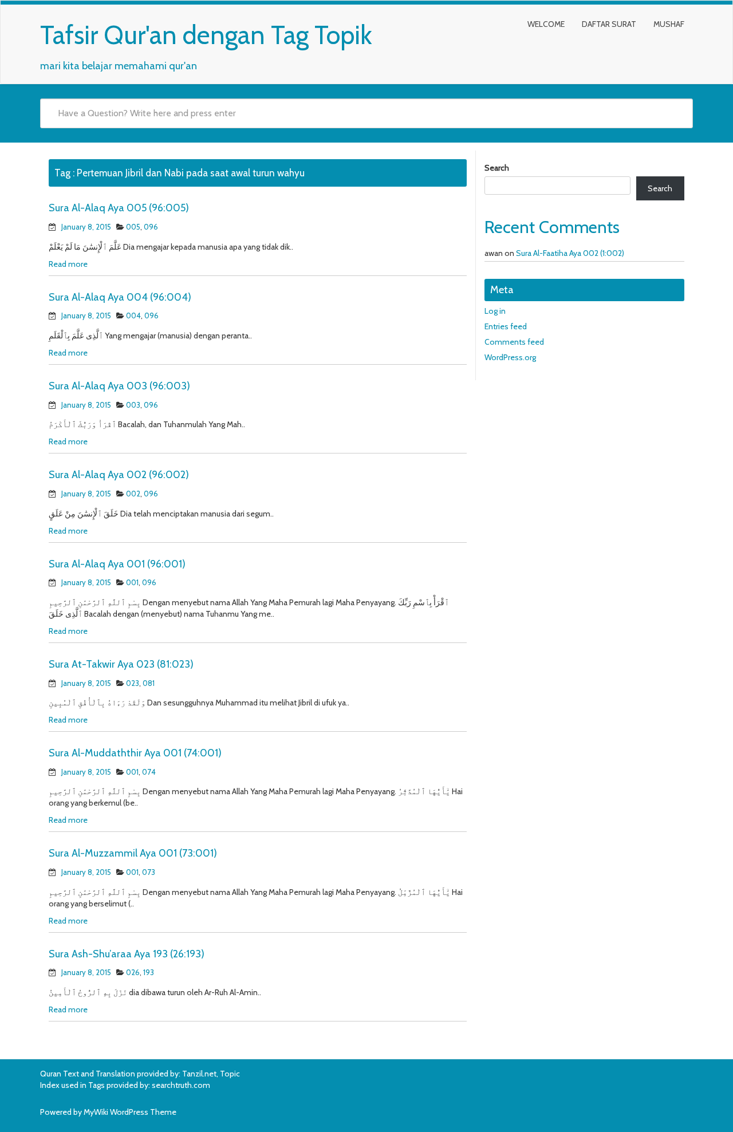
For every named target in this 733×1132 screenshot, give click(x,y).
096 (151, 226)
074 (149, 771)
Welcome (546, 24)
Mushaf (668, 24)
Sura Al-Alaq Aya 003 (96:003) (119, 386)
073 (148, 872)
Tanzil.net (199, 1073)
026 (133, 972)
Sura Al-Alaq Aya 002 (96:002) (119, 474)
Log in (495, 311)
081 (149, 683)
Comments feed (514, 342)
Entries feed (505, 326)
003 (133, 404)
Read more (68, 264)
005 (133, 226)
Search (496, 168)
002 (133, 493)
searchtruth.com (181, 1085)
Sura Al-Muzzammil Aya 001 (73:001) (133, 853)
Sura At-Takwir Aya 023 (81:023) (121, 664)
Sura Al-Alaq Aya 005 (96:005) (119, 208)
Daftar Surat (609, 24)
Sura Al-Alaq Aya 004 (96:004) (120, 297)
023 (132, 683)
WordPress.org (510, 357)
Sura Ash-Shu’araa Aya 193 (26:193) (126, 954)
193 (148, 972)
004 (133, 315)
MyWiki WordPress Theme (130, 1112)
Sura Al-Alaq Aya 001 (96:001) (117, 564)
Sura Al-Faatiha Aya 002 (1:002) (570, 253)
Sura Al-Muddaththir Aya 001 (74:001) (135, 753)
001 (132, 582)
